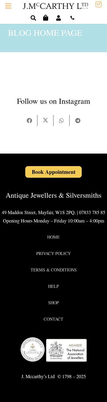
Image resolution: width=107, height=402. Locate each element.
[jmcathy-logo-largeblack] (56, 6)
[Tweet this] (45, 120)
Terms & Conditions (54, 270)
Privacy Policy (53, 253)
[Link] (59, 17)
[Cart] (45, 17)
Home (53, 237)
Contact (53, 319)
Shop (53, 302)
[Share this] (29, 120)
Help (53, 286)
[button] (33, 18)
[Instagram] (98, 4)
